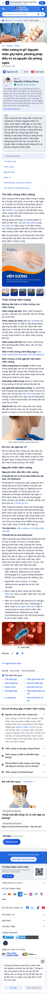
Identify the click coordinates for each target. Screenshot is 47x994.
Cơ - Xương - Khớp (20, 20)
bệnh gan (9, 594)
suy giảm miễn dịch (26, 606)
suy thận (6, 225)
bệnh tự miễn (22, 727)
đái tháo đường (30, 222)
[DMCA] (27, 937)
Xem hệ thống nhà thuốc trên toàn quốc (23, 855)
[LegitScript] (14, 943)
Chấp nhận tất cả (34, 988)
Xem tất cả (28, 782)
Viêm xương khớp (28, 671)
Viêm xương (14, 671)
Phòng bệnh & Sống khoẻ (12, 811)
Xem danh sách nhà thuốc (23, 859)
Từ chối (13, 988)
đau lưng (31, 320)
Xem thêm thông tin (11, 109)
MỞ (42, 3)
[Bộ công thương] (8, 937)
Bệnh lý (8, 20)
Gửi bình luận (12, 842)
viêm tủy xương (29, 393)
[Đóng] (2, 2)
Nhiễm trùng (12, 210)
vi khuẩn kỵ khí (20, 503)
